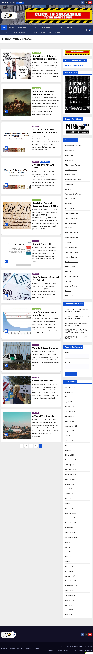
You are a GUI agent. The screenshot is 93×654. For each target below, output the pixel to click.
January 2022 (70, 518)
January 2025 (70, 387)
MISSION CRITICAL (44, 161)
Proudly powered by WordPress (10, 648)
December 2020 (71, 581)
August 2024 (69, 392)
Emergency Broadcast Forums (73, 646)
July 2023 (68, 436)
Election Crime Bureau (73, 146)
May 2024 (68, 397)
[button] (86, 30)
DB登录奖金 (69, 323)
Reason (68, 189)
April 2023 (69, 450)
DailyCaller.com (70, 223)
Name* (67, 352)
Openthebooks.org (71, 257)
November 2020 (71, 586)
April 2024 (69, 402)
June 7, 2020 (38, 136)
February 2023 (70, 460)
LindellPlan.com (70, 150)
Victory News (70, 175)
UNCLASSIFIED (36, 52)
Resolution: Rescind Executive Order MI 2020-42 (44, 206)
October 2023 (70, 421)
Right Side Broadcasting (73, 179)
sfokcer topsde (70, 316)
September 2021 (71, 537)
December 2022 (71, 469)
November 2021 (71, 528)
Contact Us (46, 32)
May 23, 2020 (38, 319)
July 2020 (68, 605)
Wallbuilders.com (71, 228)
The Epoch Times (71, 252)
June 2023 (69, 440)
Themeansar (35, 648)
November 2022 (71, 474)
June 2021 (69, 552)
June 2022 (69, 494)
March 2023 (69, 455)
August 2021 (69, 542)
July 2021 (68, 547)
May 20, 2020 (38, 247)
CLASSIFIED (36, 126)
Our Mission (23, 28)
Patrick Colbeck (51, 62)
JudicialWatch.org (71, 247)
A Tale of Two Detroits (43, 416)
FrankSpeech (70, 155)
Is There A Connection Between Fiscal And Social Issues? (45, 132)
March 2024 (69, 407)
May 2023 (68, 445)
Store (34, 28)
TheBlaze (68, 281)
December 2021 (70, 523)
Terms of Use (88, 646)
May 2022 (68, 498)
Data (61, 28)
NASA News (69, 208)
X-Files (6, 32)
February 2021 (70, 571)
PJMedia (68, 291)
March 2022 (69, 508)
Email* (67, 363)
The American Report (73, 218)
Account (81, 650)
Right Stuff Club (48, 28)
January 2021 (70, 576)
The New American (72, 213)
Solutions (71, 28)
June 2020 (69, 610)
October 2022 (70, 479)
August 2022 (69, 484)
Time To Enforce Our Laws (45, 348)
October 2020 (70, 590)
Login (57, 32)
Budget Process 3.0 (41, 244)
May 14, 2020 (38, 351)
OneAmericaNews (71, 262)
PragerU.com (70, 267)
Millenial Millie (70, 160)
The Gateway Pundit (72, 165)
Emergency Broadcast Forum (25, 32)
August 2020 (69, 600)
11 (35, 446)
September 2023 (71, 426)
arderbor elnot (70, 309)
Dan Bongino (69, 296)
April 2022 (69, 503)
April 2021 (68, 561)
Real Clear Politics (71, 233)
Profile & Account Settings (74, 65)
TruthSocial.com (71, 170)
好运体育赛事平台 (71, 337)
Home (11, 28)
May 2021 (68, 557)
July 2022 (68, 489)
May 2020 (68, 615)
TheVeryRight (70, 199)
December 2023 (71, 416)
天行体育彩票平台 (71, 330)
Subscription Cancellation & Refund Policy (60, 650)
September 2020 (71, 595)
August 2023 (69, 431)
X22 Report (69, 242)
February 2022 (70, 513)
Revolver (68, 204)
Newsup (27, 648)
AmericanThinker (71, 286)
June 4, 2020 (38, 171)
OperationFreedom (72, 238)
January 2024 (70, 411)
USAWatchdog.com (72, 276)
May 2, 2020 (38, 62)
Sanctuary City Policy (42, 381)
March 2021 (69, 566)
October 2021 (70, 532)
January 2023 (70, 465)
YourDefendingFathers (73, 194)
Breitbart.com (70, 271)
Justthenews (69, 184)
